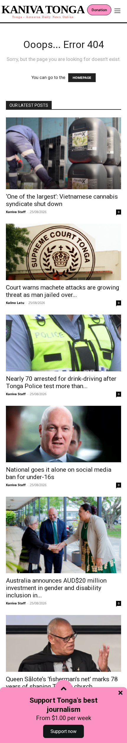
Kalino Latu (15, 302)
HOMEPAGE (82, 78)
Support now (63, 731)
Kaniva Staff (16, 212)
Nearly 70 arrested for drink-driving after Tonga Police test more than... (61, 382)
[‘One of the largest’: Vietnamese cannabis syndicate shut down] (63, 153)
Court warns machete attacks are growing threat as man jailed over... (62, 291)
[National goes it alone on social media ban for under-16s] (63, 434)
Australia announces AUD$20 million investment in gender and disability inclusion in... (56, 588)
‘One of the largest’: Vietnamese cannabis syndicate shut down (62, 200)
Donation (99, 10)
